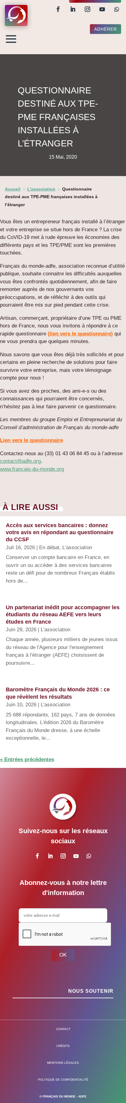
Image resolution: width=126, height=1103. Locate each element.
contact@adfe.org (20, 461)
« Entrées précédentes (27, 759)
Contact (63, 1029)
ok (63, 955)
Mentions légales (63, 1062)
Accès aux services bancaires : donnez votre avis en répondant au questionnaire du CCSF (59, 532)
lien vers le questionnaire (80, 334)
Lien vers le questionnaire (31, 440)
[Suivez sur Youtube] (102, 9)
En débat (49, 547)
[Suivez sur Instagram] (87, 9)
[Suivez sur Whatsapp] (117, 9)
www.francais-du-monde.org (32, 469)
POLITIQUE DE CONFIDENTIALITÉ (63, 1079)
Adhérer (105, 29)
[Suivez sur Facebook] (58, 9)
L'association (77, 547)
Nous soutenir (90, 991)
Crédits (63, 1046)
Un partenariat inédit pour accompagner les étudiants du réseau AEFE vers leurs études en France (63, 614)
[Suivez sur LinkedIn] (73, 9)
